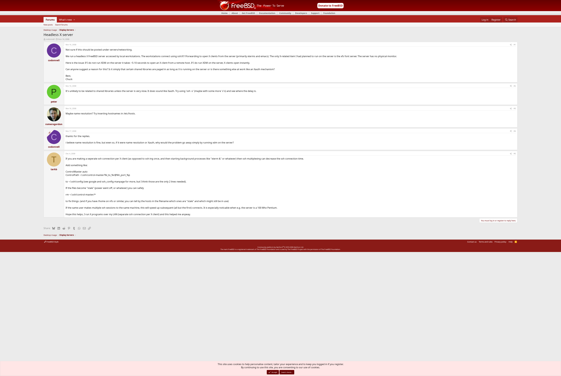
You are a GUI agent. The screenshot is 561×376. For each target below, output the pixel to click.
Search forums (61, 25)
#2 (515, 86)
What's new (65, 19)
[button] (74, 19)
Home (224, 13)
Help (511, 241)
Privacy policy (500, 241)
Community (285, 13)
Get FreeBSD (248, 13)
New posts (48, 25)
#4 (515, 131)
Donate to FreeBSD (330, 5)
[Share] (511, 44)
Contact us (472, 241)
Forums (50, 19)
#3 (515, 108)
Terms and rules (485, 241)
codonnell (50, 39)
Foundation (329, 13)
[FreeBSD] (250, 10)
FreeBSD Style (52, 241)
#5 (515, 153)
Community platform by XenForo (280, 247)
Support (315, 13)
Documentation (267, 13)
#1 (515, 44)
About (235, 13)
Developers (301, 13)
